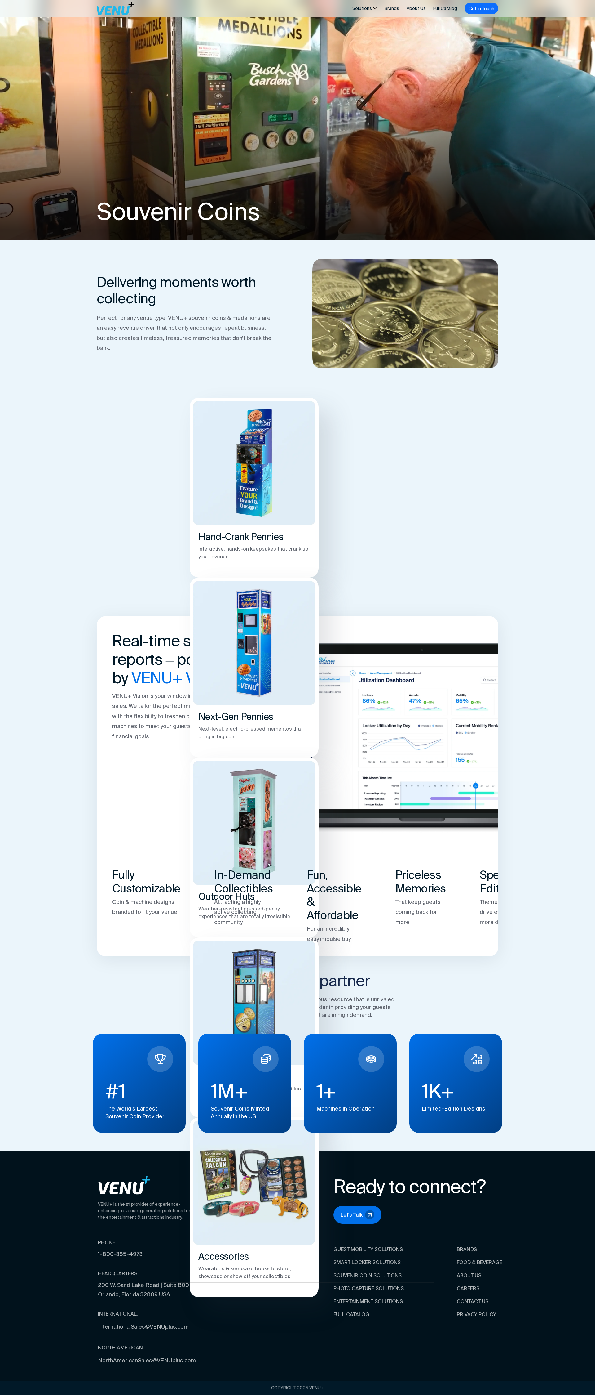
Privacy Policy (476, 1314)
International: (118, 1314)
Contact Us (472, 1301)
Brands (392, 8)
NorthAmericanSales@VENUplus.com (147, 1360)
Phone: (107, 1242)
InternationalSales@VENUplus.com (143, 1326)
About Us (416, 8)
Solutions (362, 8)
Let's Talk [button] (352, 1215)
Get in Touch (481, 8)
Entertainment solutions (368, 1301)
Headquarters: (118, 1273)
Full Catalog (445, 8)
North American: (121, 1347)
